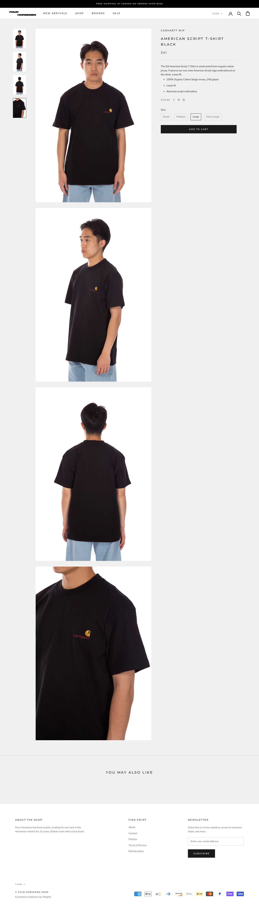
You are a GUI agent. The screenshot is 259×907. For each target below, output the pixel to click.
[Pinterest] (184, 100)
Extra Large (212, 116)
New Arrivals (55, 13)
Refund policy (136, 851)
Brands (98, 13)
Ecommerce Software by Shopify (33, 897)
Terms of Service (138, 845)
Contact (133, 833)
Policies (133, 839)
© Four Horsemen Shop (32, 892)
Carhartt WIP (173, 30)
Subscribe (201, 853)
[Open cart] (248, 13)
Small (166, 116)
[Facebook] (174, 100)
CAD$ (215, 13)
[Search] (239, 13)
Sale (117, 13)
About (132, 827)
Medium (181, 116)
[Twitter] (179, 100)
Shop (79, 13)
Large (196, 116)
